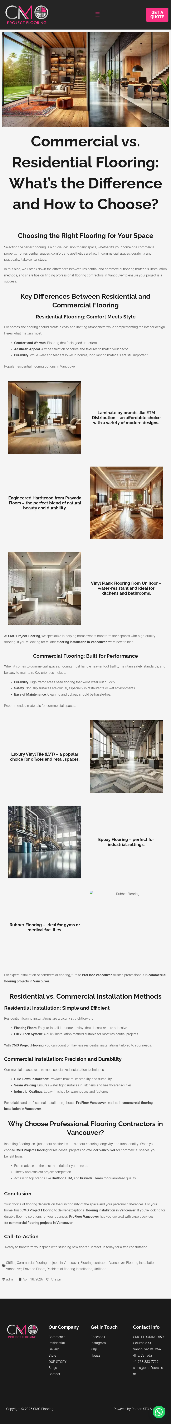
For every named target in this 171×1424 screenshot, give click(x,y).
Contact (54, 1374)
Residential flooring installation (69, 1269)
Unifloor (100, 1269)
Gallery (54, 1349)
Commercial (57, 1337)
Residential (57, 1343)
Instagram (98, 1343)
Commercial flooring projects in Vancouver (48, 1263)
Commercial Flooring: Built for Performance (85, 656)
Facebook (98, 1337)
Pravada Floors (34, 1269)
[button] (97, 15)
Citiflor (10, 1263)
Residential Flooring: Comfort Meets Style (86, 317)
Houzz (95, 1355)
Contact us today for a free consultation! (118, 1247)
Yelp (94, 1349)
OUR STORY (58, 1362)
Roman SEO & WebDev (148, 1409)
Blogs (53, 1368)
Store (52, 1355)
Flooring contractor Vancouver (102, 1263)
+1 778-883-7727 (145, 1362)
